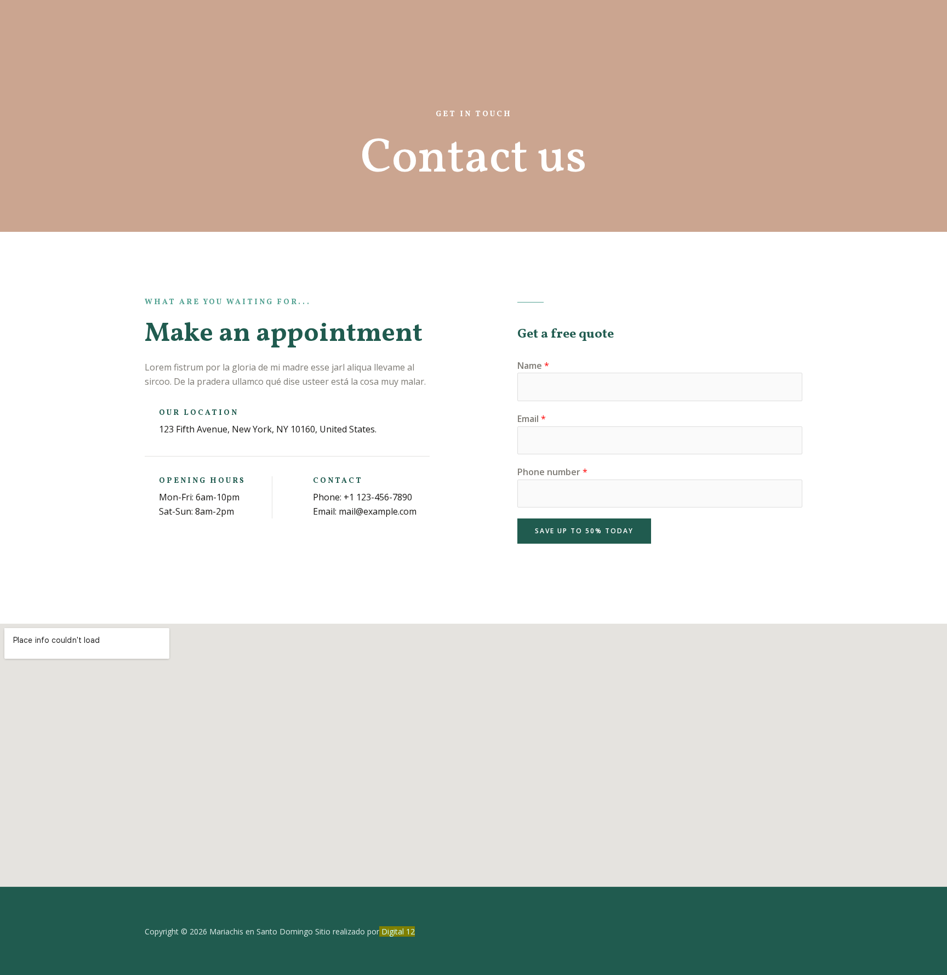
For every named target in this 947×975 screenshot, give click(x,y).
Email (531, 419)
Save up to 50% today (584, 530)
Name (533, 366)
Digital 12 (398, 931)
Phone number (552, 472)
